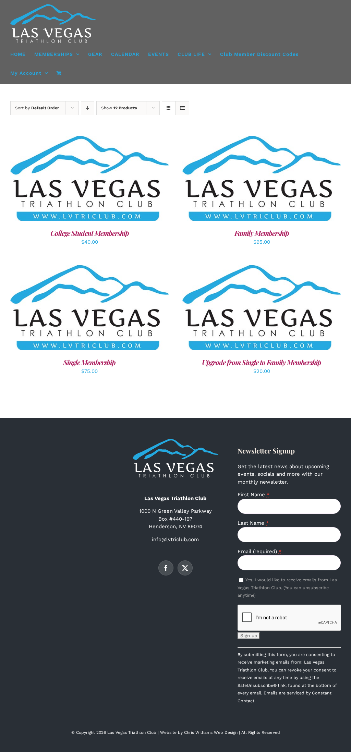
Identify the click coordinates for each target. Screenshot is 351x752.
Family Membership (261, 233)
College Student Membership (89, 233)
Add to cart (73, 179)
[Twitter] (185, 567)
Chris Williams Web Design (211, 732)
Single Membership (89, 362)
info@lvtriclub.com (175, 539)
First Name (253, 495)
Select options (246, 179)
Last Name (253, 523)
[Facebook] (165, 567)
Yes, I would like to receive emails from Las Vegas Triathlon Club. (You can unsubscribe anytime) (287, 587)
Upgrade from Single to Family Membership (261, 362)
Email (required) (259, 551)
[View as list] (182, 108)
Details (111, 179)
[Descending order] (87, 108)
